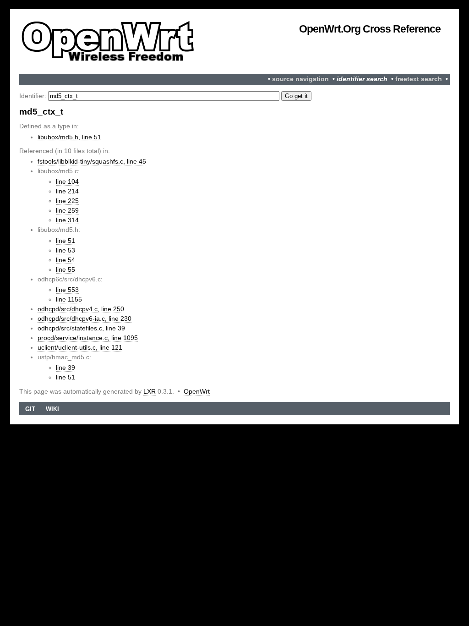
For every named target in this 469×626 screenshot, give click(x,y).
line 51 (65, 240)
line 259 (67, 210)
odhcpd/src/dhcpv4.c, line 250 (81, 309)
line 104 (67, 181)
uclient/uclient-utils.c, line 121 (80, 347)
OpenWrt (197, 391)
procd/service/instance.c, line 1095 (88, 337)
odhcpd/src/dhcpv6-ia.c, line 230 (84, 318)
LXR (149, 391)
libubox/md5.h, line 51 (69, 137)
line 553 (67, 289)
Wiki (52, 409)
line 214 (67, 191)
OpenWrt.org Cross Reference (370, 29)
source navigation (300, 79)
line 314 (67, 220)
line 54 (65, 260)
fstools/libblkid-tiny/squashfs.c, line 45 (92, 161)
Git (30, 409)
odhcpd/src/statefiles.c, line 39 (81, 328)
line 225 (67, 200)
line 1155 (69, 299)
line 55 (65, 269)
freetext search (418, 79)
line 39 (65, 367)
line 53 (65, 250)
